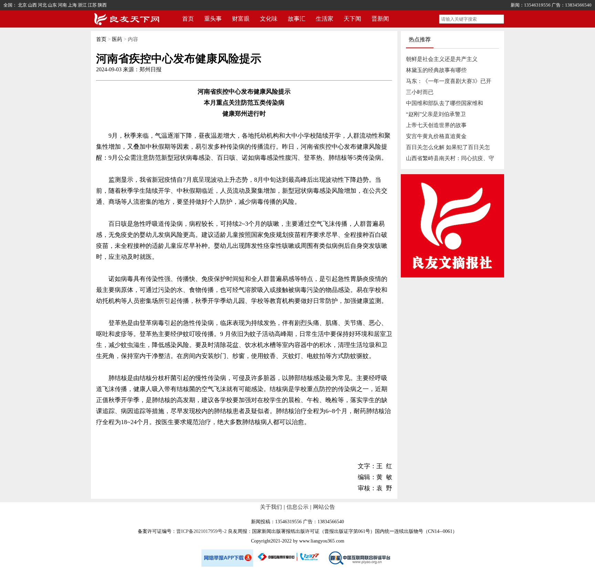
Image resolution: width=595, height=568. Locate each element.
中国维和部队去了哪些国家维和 (444, 103)
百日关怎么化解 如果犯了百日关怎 (448, 147)
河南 (62, 5)
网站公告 (324, 507)
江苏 (92, 5)
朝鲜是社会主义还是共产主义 (442, 59)
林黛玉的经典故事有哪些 (436, 70)
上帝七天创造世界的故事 (436, 125)
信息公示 (297, 507)
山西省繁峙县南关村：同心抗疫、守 (450, 158)
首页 (188, 18)
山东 (52, 5)
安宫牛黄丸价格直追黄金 (436, 136)
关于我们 (271, 507)
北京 (22, 5)
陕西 (102, 5)
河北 (42, 5)
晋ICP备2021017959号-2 (201, 531)
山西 (32, 5)
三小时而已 (420, 92)
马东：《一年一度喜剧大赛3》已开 (448, 81)
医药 (117, 39)
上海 (72, 5)
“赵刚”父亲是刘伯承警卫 (436, 114)
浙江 (82, 5)
